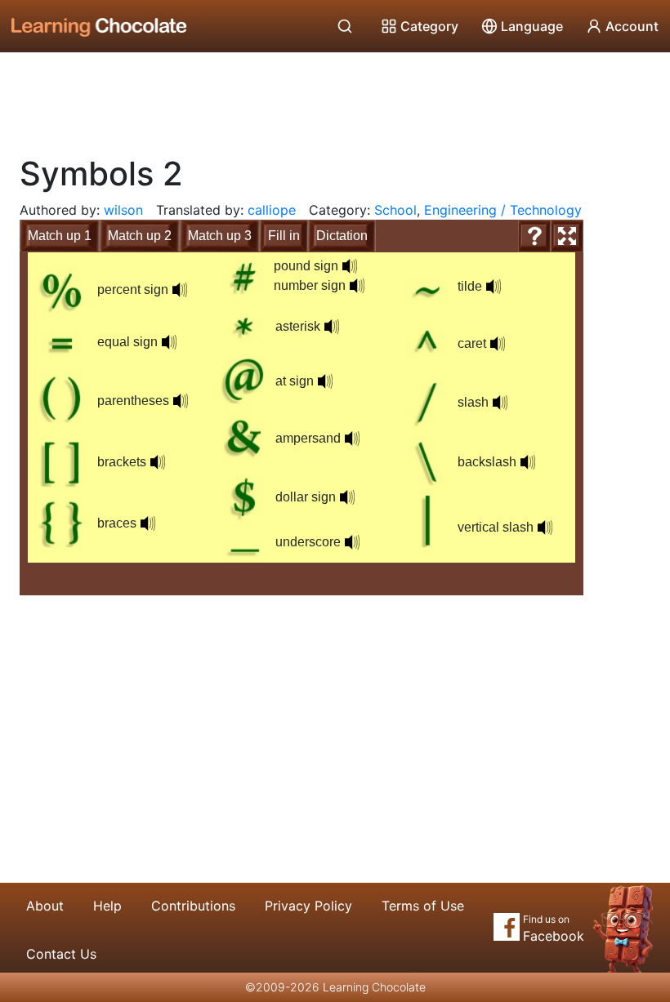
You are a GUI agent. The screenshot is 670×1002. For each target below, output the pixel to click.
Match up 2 (140, 236)
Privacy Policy (308, 905)
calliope (272, 210)
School (395, 210)
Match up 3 (220, 236)
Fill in (284, 236)
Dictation (342, 236)
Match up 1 (60, 236)
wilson (123, 210)
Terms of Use (423, 905)
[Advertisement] (335, 98)
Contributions (193, 905)
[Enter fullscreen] (567, 236)
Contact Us (61, 954)
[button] (180, 290)
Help (107, 905)
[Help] (534, 236)
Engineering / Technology (503, 210)
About (45, 905)
